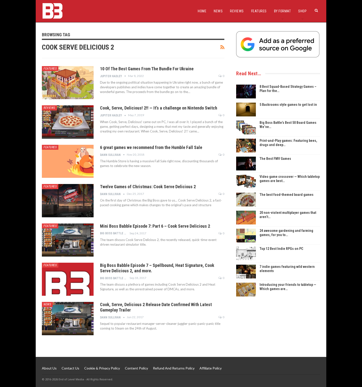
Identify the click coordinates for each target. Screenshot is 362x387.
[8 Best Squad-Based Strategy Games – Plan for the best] (246, 91)
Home (202, 11)
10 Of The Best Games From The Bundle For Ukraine (147, 68)
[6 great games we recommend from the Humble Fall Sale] (68, 161)
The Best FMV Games (275, 159)
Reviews (237, 11)
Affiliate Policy (210, 368)
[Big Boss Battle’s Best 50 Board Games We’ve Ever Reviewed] (246, 127)
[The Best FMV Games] (246, 163)
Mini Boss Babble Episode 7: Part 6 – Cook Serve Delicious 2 (155, 226)
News (218, 11)
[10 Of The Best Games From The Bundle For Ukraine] (68, 82)
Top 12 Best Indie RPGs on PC (281, 249)
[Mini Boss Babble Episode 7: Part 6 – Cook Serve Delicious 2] (68, 240)
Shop (302, 11)
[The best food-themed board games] (246, 199)
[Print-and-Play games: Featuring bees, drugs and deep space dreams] (246, 145)
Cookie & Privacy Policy (102, 368)
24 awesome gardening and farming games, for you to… (286, 233)
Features (259, 11)
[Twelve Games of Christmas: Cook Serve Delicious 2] (68, 200)
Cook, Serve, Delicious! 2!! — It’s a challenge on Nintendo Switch (158, 108)
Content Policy (136, 368)
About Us (49, 368)
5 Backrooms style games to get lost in (288, 105)
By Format (282, 11)
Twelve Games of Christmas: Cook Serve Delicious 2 (148, 186)
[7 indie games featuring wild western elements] (246, 271)
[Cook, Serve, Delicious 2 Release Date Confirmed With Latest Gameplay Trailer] (68, 318)
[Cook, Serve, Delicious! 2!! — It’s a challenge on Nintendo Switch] (68, 121)
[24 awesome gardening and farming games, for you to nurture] (246, 235)
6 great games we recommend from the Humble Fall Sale (151, 147)
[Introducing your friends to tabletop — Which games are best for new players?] (246, 289)
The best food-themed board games (286, 195)
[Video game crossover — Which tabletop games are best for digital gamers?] (246, 181)
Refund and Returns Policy (174, 368)
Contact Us (70, 368)
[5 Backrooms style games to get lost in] (246, 109)
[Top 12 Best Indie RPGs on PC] (246, 253)
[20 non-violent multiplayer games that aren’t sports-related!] (246, 217)
